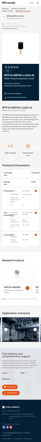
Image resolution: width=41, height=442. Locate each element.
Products (8, 24)
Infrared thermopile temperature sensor (14, 26)
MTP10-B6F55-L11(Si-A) (9, 28)
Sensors (15, 24)
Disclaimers (17, 439)
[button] (35, 148)
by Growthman (7, 435)
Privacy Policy (7, 439)
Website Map (27, 439)
